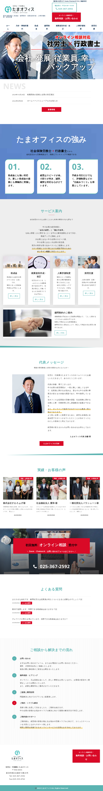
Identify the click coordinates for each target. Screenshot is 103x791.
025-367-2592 (65, 7)
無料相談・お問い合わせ (66, 17)
